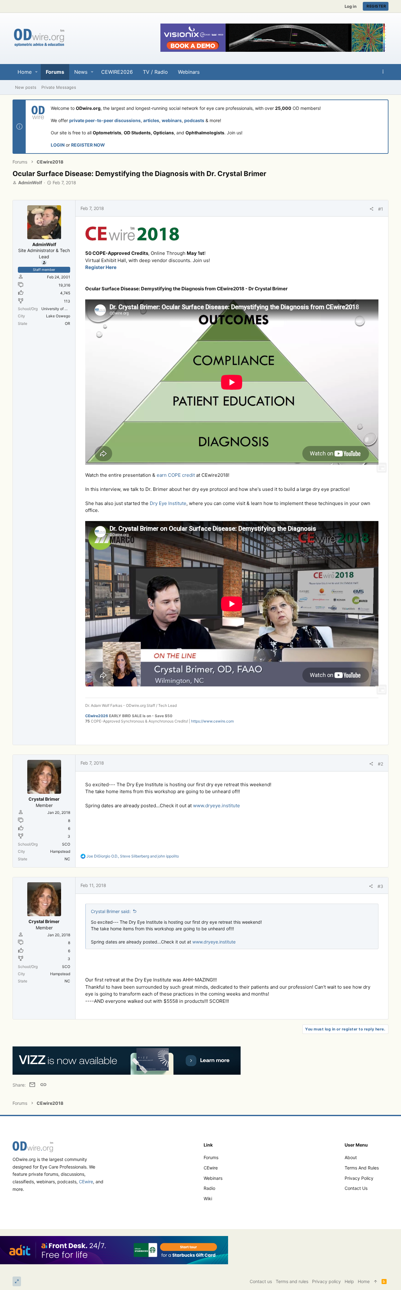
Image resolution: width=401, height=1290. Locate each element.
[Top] (376, 1282)
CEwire (86, 1181)
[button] (36, 71)
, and (132, 856)
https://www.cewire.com (212, 721)
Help (349, 1281)
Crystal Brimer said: (111, 911)
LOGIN (58, 145)
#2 (380, 763)
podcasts (194, 120)
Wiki (208, 1198)
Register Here (101, 267)
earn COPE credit (176, 475)
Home (364, 1281)
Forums (211, 1157)
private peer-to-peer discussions (105, 120)
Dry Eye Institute (168, 503)
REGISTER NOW (88, 145)
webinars (172, 120)
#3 (380, 886)
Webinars (213, 1178)
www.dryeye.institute (216, 806)
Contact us (356, 1188)
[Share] (371, 209)
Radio (209, 1188)
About (351, 1157)
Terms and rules (362, 1167)
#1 (380, 209)
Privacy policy (359, 1178)
